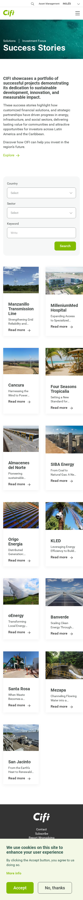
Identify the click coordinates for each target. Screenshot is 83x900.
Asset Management (49, 3)
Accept (20, 887)
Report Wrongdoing (41, 837)
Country (12, 183)
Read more (16, 330)
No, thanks (55, 887)
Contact (41, 829)
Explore (8, 155)
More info (13, 873)
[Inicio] (41, 817)
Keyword (13, 223)
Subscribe (41, 833)
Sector (11, 203)
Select (15, 193)
